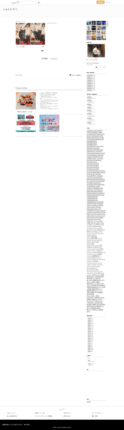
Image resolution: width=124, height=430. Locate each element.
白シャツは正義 (20, 46)
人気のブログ (66, 413)
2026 (89, 318)
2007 (89, 350)
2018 (89, 331)
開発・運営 (95, 416)
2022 (89, 325)
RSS (89, 401)
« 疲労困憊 (44, 58)
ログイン (108, 2)
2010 (89, 345)
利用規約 (50, 416)
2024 (89, 321)
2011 (89, 343)
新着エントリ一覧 (39, 413)
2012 (89, 341)
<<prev (107, 22)
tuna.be (62, 409)
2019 (89, 330)
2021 (89, 326)
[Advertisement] (99, 11)
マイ (96, 58)
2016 (89, 335)
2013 (89, 340)
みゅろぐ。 (91, 363)
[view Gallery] (96, 67)
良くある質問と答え (12, 416)
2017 (89, 333)
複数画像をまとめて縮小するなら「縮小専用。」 (17, 424)
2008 (89, 348)
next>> (107, 25)
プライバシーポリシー (41, 416)
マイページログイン (97, 413)
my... (89, 360)
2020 (89, 328)
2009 (89, 346)
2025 (89, 320)
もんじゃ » (54, 58)
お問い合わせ (66, 416)
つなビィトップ (11, 413)
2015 (89, 336)
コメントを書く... (76, 75)
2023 (89, 323)
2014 (89, 338)
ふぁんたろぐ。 (11, 9)
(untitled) (89, 75)
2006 (89, 351)
